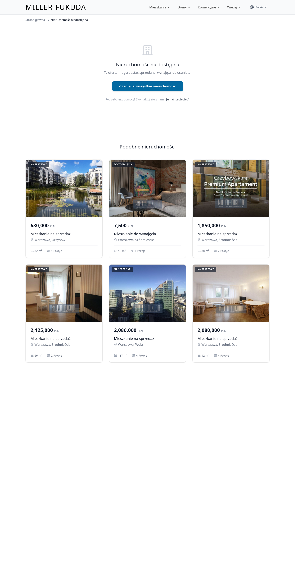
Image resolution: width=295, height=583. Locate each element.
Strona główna (35, 20)
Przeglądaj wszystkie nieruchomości (148, 86)
